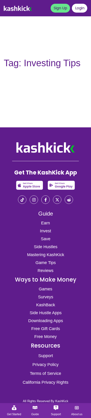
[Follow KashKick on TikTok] (22, 200)
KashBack (45, 305)
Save (45, 239)
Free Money (45, 336)
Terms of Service (45, 373)
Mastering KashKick (45, 254)
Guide (45, 213)
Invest (45, 231)
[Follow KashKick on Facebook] (45, 200)
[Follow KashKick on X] (57, 200)
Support (45, 355)
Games (45, 289)
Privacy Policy (45, 364)
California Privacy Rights (45, 382)
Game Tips (45, 262)
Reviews (45, 270)
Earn (45, 223)
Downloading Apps (45, 320)
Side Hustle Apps (46, 312)
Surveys (45, 297)
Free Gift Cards (45, 328)
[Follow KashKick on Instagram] (33, 200)
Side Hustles (45, 246)
